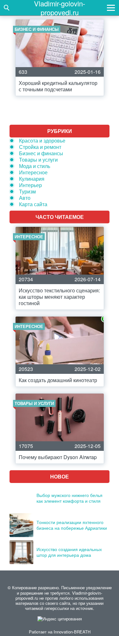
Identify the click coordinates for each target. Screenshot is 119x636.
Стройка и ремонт (40, 146)
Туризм (27, 191)
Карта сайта (33, 204)
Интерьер (30, 185)
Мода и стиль (34, 166)
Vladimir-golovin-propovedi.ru (59, 8)
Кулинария (31, 178)
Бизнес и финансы (41, 153)
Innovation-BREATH (72, 632)
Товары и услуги (38, 159)
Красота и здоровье (42, 140)
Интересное (33, 172)
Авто (24, 197)
